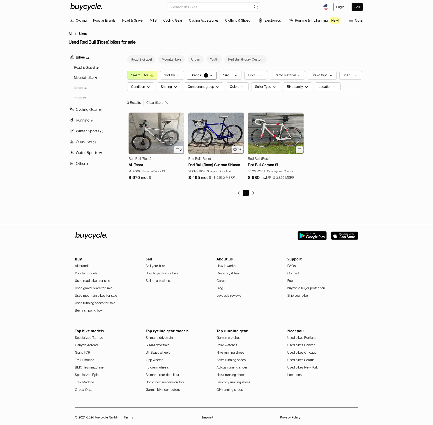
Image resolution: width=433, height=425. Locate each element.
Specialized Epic (87, 375)
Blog (219, 288)
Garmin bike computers (163, 390)
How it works (225, 266)
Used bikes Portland (301, 338)
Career (221, 281)
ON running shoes (229, 390)
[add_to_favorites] (299, 149)
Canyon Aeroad (86, 345)
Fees (290, 281)
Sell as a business (158, 281)
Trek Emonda (84, 360)
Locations (294, 375)
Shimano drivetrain (159, 338)
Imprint (207, 417)
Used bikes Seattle (301, 360)
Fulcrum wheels (157, 367)
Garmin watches (228, 338)
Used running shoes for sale (95, 303)
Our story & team (229, 273)
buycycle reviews (228, 296)
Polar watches (226, 345)
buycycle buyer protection (306, 288)
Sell (357, 7)
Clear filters (154, 103)
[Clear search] (256, 7)
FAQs (291, 266)
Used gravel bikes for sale (93, 288)
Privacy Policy (290, 417)
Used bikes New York (302, 367)
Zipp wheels (154, 360)
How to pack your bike (162, 273)
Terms (128, 417)
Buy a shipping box (88, 310)
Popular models (86, 273)
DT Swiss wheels (158, 352)
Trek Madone (84, 382)
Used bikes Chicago (301, 352)
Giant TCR (82, 352)
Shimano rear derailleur (162, 375)
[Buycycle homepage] (86, 7)
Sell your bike (155, 266)
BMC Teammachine (89, 367)
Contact (293, 273)
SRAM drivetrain (157, 345)
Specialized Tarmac (89, 338)
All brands (82, 266)
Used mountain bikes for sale (96, 296)
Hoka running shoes (230, 375)
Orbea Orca (83, 390)
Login (340, 7)
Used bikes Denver (301, 345)
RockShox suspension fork (165, 382)
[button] (140, 178)
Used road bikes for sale (92, 281)
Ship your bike (297, 296)
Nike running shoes (230, 352)
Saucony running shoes (233, 382)
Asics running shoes (231, 360)
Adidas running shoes (232, 367)
